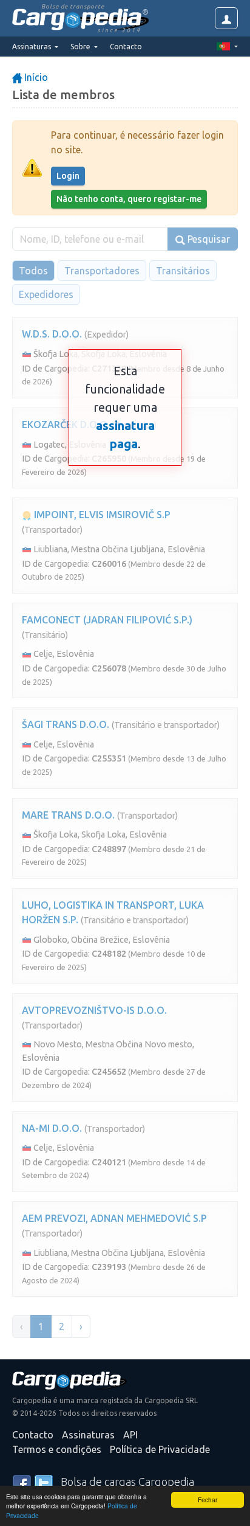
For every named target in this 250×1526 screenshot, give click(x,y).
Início (35, 77)
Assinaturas (88, 1434)
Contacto (126, 46)
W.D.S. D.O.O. (52, 333)
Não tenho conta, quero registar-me (128, 199)
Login (67, 176)
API (130, 1434)
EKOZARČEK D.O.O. (66, 424)
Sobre (81, 46)
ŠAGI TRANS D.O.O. (65, 724)
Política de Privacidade (160, 1449)
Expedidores (46, 294)
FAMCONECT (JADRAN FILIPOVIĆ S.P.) (107, 619)
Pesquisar (207, 239)
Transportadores (102, 270)
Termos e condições (56, 1449)
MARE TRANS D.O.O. (68, 815)
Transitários (183, 270)
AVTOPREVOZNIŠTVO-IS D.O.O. (94, 1010)
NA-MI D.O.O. (52, 1128)
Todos (33, 270)
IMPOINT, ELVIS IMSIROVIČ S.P (101, 514)
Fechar (207, 1499)
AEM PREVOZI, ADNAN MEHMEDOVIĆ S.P (114, 1218)
